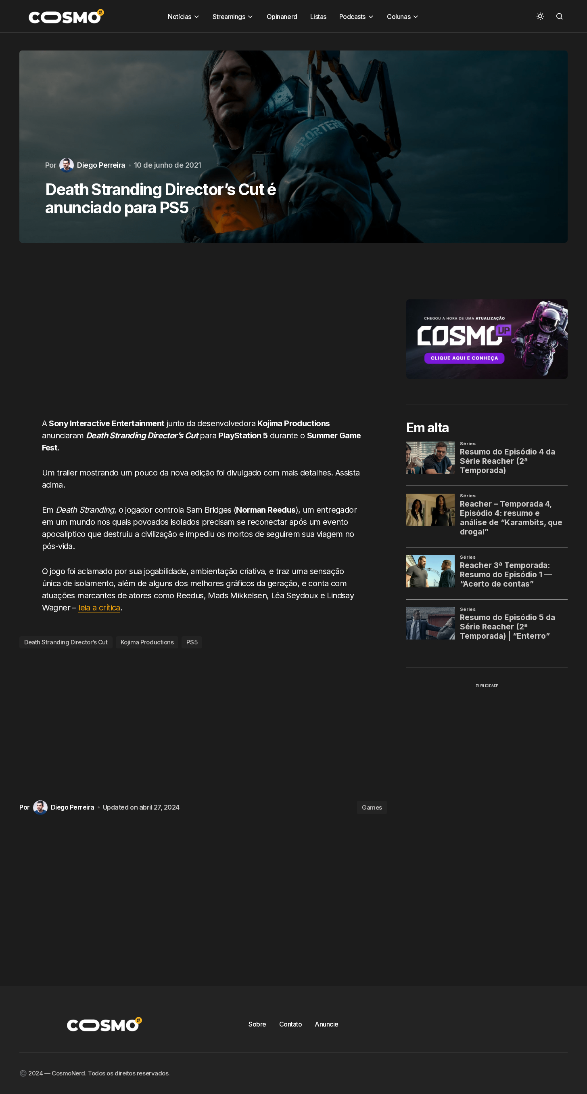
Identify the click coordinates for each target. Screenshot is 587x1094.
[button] (540, 16)
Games (372, 807)
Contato (290, 1024)
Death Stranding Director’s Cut (66, 642)
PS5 (191, 642)
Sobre (257, 1024)
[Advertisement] (203, 334)
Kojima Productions (147, 642)
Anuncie (326, 1024)
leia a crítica (99, 607)
